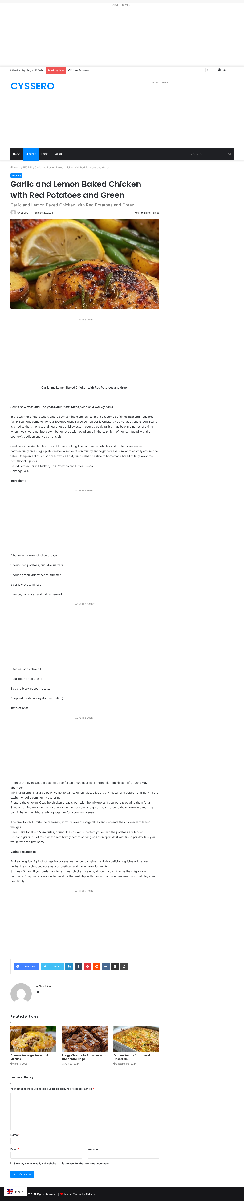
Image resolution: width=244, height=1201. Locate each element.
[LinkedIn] (69, 966)
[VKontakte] (106, 966)
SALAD (58, 154)
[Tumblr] (78, 966)
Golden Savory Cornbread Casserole (131, 1057)
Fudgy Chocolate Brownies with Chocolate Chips (84, 1057)
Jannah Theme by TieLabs (79, 1194)
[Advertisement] (122, 37)
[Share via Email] (115, 966)
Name (15, 1134)
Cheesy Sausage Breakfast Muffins (29, 1057)
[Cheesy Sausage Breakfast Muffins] (33, 1039)
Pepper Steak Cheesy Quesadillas (88, 70)
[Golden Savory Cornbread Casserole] (136, 1039)
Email (14, 1149)
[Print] (124, 966)
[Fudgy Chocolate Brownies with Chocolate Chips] (85, 1039)
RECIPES (31, 154)
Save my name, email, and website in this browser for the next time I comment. (62, 1163)
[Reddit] (96, 966)
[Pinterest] (87, 966)
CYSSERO (22, 212)
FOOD (44, 154)
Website (93, 1149)
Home (16, 154)
